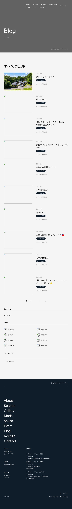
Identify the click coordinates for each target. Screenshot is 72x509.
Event (28, 7)
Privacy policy (64, 496)
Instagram (6, 475)
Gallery (43, 4)
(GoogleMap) (46, 458)
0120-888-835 (8, 451)
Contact (10, 441)
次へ (45, 301)
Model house (53, 4)
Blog (34, 7)
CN (67, 6)
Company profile (53, 496)
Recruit (41, 7)
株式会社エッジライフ (57, 49)
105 (40, 301)
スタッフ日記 (8, 315)
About (28, 4)
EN (64, 6)
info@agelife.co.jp (9, 464)
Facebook (6, 477)
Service (35, 4)
